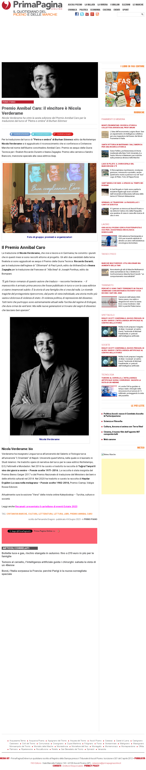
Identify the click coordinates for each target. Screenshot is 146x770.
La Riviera (103, 4)
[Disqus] (49, 613)
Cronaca (72, 9)
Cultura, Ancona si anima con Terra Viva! (123, 426)
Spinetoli (90, 749)
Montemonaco (111, 746)
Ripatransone (27, 749)
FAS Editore (36, 763)
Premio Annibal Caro (81, 514)
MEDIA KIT (4, 758)
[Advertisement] (73, 39)
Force (99, 743)
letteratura (45, 514)
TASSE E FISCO (109, 254)
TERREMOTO (107, 285)
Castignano (138, 740)
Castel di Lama (122, 740)
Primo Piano (90, 519)
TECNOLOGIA (108, 374)
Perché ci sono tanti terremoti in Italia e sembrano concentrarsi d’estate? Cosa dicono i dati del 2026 (122, 291)
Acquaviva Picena (36, 740)
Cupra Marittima (74, 743)
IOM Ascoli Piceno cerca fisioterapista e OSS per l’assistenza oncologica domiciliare (122, 230)
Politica (84, 9)
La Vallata (90, 4)
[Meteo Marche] (109, 454)
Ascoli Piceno (75, 4)
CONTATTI (57, 765)
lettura (58, 514)
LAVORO (105, 224)
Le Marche (138, 4)
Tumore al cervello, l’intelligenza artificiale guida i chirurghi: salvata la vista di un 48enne (121, 380)
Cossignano (58, 743)
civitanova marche (17, 514)
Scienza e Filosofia (113, 421)
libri (66, 514)
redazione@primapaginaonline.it (106, 763)
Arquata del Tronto (78, 740)
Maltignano (125, 743)
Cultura (107, 9)
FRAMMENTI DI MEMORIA (113, 119)
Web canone (110, 439)
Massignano (138, 743)
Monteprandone (128, 746)
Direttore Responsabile (73, 766)
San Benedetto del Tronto (72, 749)
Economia (95, 9)
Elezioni (126, 4)
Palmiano (14, 749)
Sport (125, 9)
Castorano (14, 743)
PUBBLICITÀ (139, 758)
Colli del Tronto (28, 743)
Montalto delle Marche (43, 746)
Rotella (55, 749)
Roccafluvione (42, 749)
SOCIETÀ (106, 345)
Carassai (108, 740)
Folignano (88, 743)
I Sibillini (114, 4)
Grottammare (110, 743)
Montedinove (62, 746)
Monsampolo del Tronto (20, 746)
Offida (141, 746)
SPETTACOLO (108, 315)
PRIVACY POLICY (91, 765)
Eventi (117, 9)
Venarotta (102, 749)
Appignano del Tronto (57, 740)
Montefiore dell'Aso (80, 746)
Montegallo (97, 746)
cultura (32, 514)
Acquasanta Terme (18, 740)
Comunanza (44, 743)
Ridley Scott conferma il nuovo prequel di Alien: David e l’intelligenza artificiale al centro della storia (123, 320)
